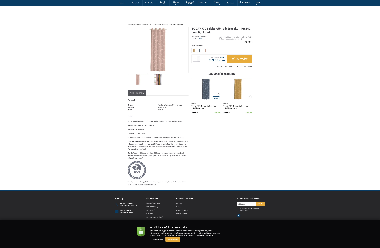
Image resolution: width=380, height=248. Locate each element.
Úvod (129, 24)
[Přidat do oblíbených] (218, 94)
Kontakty (179, 203)
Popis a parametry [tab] (137, 93)
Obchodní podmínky (153, 203)
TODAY (200, 38)
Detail (216, 98)
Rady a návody (181, 214)
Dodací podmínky (152, 207)
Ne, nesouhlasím (157, 239)
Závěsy (143, 24)
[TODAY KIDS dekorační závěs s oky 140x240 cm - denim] (199, 50)
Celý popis (247, 42)
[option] (138, 79)
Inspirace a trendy (182, 210)
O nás (178, 207)
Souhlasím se (249, 209)
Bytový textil (136, 24)
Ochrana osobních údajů (154, 217)
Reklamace (149, 214)
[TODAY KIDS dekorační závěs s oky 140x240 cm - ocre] (193, 50)
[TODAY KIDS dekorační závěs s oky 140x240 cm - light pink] (205, 50)
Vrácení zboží (150, 210)
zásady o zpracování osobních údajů (200, 235)
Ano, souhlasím (173, 239)
